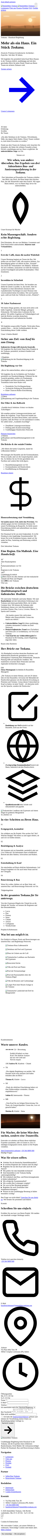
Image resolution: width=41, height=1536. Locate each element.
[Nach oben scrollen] (2, 1517)
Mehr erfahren (6, 1530)
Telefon (3, 1405)
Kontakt (8, 1467)
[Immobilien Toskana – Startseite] (18, 6)
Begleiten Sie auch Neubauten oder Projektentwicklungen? (14, 1188)
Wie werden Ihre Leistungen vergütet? (16, 1183)
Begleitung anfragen (8, 394)
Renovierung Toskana (13, 1478)
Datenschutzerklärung (21, 1417)
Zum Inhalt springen (8, 2)
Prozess (19, 8)
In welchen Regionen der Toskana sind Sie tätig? (20, 1165)
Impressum (9, 1488)
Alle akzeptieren (19, 1534)
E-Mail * (4, 1403)
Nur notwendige (7, 1534)
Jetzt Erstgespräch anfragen (10, 1151)
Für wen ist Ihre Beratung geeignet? (16, 1185)
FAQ (30, 8)
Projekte (25, 8)
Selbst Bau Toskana (12, 1476)
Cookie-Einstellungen (13, 1492)
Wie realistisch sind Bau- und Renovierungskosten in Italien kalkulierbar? (20, 1178)
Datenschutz (9, 1490)
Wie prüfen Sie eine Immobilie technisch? (18, 1171)
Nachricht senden (8, 1423)
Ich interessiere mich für (9, 1407)
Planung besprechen (8, 434)
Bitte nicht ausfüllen (8, 1414)
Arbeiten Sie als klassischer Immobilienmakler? (20, 1162)
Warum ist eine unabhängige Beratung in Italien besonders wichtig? (19, 1193)
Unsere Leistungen (7, 111)
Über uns (12, 8)
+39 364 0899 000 (27, 1151)
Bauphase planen (7, 473)
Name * (4, 1400)
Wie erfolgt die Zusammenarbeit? (15, 1181)
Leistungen (5, 8)
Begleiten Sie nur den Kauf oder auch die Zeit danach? (18, 1168)
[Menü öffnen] (36, 5)
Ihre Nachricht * (7, 1412)
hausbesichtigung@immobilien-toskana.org (16, 1305)
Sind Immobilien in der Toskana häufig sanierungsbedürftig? (16, 1174)
